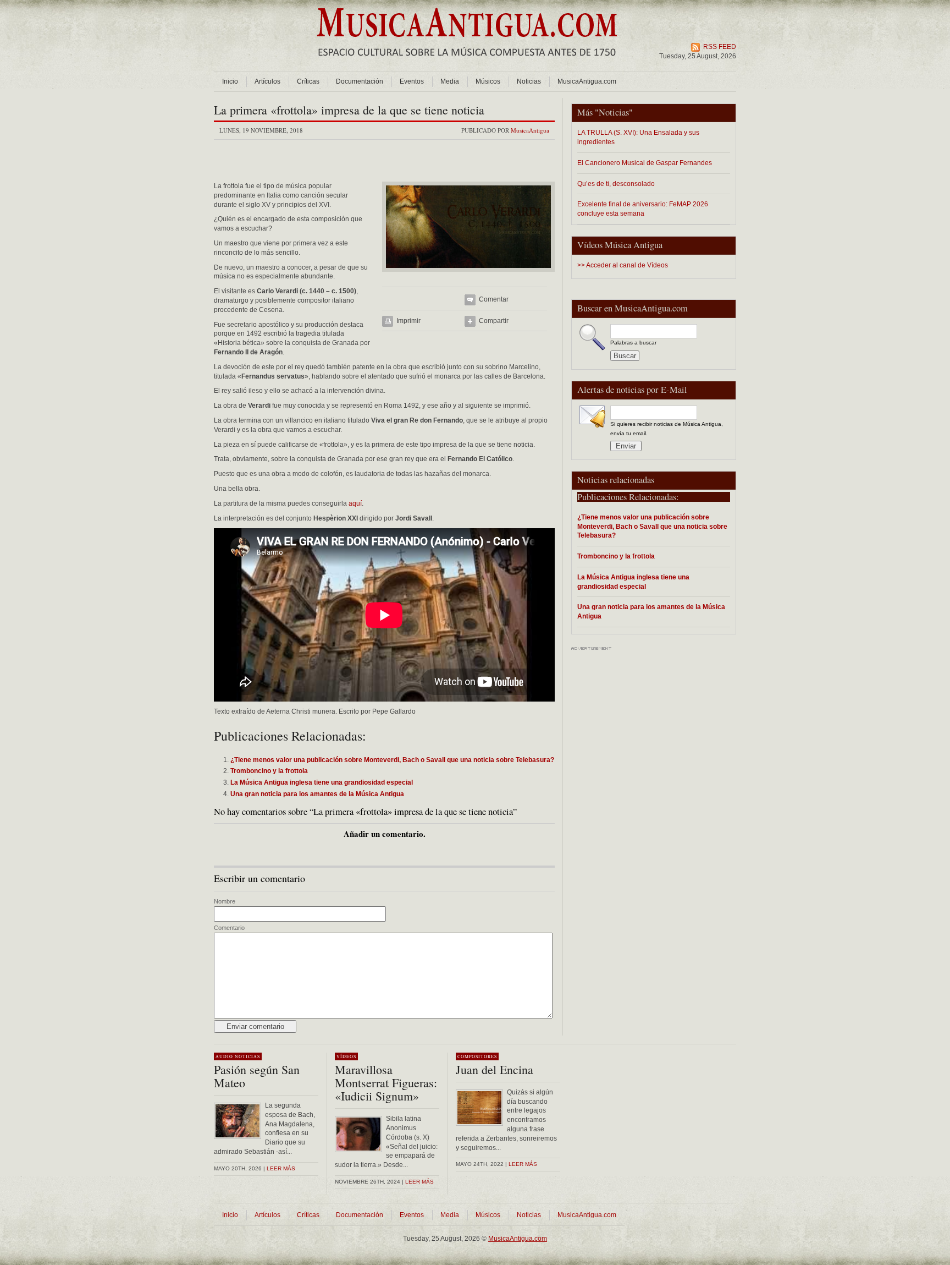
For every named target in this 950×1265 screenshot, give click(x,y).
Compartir (494, 321)
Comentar (494, 299)
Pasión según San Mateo (257, 1076)
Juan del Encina (494, 1069)
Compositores (477, 1056)
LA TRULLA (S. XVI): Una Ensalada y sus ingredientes (638, 137)
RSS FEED (719, 47)
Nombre (224, 901)
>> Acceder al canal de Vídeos (622, 265)
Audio (224, 1056)
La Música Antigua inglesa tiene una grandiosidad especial (633, 581)
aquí (355, 503)
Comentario (229, 927)
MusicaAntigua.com (586, 81)
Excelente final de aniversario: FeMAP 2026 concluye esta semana (642, 208)
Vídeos (346, 1056)
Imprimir (408, 321)
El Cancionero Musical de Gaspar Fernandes (644, 162)
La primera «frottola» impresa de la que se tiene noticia (349, 110)
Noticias (529, 81)
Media (449, 81)
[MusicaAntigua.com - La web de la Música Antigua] (467, 63)
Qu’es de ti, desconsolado (616, 183)
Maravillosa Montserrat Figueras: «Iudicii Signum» (386, 1082)
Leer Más (419, 1182)
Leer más (281, 1168)
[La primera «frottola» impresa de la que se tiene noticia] (468, 275)
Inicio (230, 81)
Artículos (267, 81)
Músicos (488, 81)
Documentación (359, 81)
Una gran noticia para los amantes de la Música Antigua (651, 611)
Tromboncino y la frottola (616, 556)
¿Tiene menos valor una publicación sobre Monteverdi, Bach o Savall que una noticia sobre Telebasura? (652, 526)
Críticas (308, 81)
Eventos (412, 81)
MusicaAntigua (530, 130)
